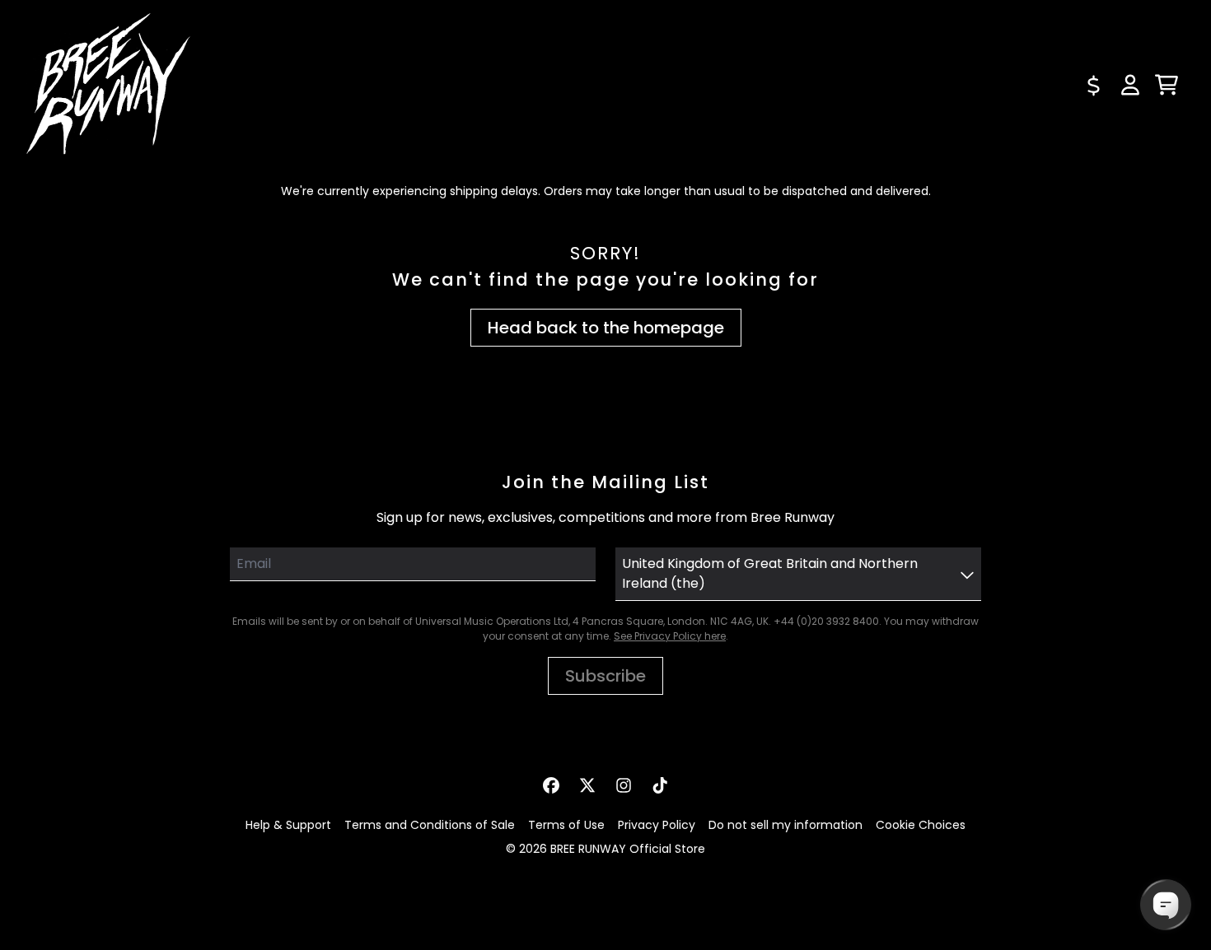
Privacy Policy (656, 825)
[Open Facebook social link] (551, 785)
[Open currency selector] (1094, 85)
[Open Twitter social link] (587, 785)
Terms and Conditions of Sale (429, 825)
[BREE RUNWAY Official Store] (108, 84)
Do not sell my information (785, 825)
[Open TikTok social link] (660, 785)
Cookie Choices (921, 825)
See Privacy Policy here (670, 636)
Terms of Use (566, 825)
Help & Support (288, 825)
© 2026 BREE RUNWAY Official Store (605, 849)
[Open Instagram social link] (624, 785)
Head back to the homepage (606, 327)
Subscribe (605, 675)
